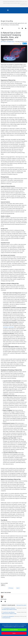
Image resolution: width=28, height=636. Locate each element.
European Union (10, 41)
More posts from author (21, 605)
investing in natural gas (8, 327)
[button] (19, 28)
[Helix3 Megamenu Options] (7, 10)
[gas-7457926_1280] (14, 54)
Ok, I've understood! (14, 629)
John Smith (3, 41)
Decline (14, 633)
